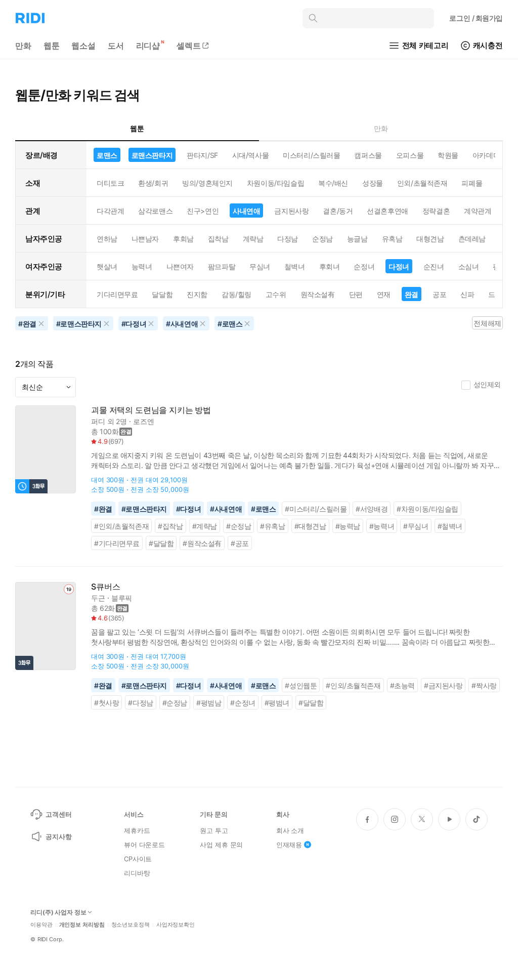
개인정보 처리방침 (82, 925)
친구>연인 (203, 210)
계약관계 (477, 210)
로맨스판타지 (152, 155)
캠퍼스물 (367, 155)
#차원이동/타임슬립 (427, 509)
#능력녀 (381, 526)
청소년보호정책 (130, 925)
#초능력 (402, 685)
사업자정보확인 (175, 925)
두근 (98, 598)
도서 (116, 45)
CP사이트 (138, 859)
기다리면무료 (117, 294)
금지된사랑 (291, 210)
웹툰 (52, 45)
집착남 (218, 238)
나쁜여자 (180, 266)
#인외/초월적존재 (121, 526)
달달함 (162, 294)
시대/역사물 (250, 155)
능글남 (357, 238)
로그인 (476, 18)
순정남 (322, 238)
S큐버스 (105, 587)
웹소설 (83, 45)
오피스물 (409, 155)
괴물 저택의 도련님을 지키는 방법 (151, 410)
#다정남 (140, 702)
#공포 (240, 543)
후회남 (183, 238)
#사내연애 (226, 509)
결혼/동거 (338, 210)
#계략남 (204, 526)
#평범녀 (277, 702)
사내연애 (246, 210)
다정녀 (398, 266)
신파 (467, 294)
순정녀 (364, 266)
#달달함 (161, 543)
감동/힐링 (236, 294)
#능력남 (347, 526)
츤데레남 (472, 238)
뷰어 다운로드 (144, 845)
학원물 (448, 155)
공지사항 (58, 836)
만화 (23, 45)
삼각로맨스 (155, 210)
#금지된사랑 (443, 685)
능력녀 (142, 266)
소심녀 (468, 266)
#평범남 (208, 702)
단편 (356, 294)
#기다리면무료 (117, 543)
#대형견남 (310, 526)
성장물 (372, 183)
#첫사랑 (106, 702)
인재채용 (289, 845)
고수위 (276, 294)
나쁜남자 (145, 238)
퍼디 (98, 421)
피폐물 (471, 183)
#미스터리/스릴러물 (316, 509)
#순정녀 (242, 702)
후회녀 (329, 266)
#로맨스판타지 (144, 509)
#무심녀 (415, 526)
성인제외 (487, 384)
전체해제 (487, 323)
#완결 (103, 509)
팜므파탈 (221, 266)
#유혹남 (272, 526)
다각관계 (110, 210)
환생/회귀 (153, 183)
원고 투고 (214, 830)
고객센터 (58, 814)
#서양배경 (371, 509)
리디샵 (148, 45)
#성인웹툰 (301, 685)
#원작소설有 (202, 543)
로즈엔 (143, 421)
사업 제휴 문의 (221, 845)
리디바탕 (137, 873)
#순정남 (238, 526)
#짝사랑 (483, 685)
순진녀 (433, 266)
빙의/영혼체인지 (207, 183)
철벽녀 (294, 266)
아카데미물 (489, 155)
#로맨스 (263, 509)
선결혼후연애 (387, 210)
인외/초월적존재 (422, 183)
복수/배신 (333, 183)
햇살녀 (107, 266)
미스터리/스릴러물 (311, 155)
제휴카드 (137, 830)
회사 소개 (290, 830)
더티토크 (110, 183)
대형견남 (430, 238)
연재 (384, 294)
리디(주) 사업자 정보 (58, 912)
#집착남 (170, 526)
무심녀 (259, 266)
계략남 (253, 238)
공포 (439, 294)
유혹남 (392, 238)
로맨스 (107, 155)
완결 (411, 294)
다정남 (287, 238)
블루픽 (122, 598)
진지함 (197, 294)
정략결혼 (436, 210)
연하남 (107, 238)
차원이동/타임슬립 (275, 183)
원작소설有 (317, 294)
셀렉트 (189, 45)
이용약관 (41, 925)
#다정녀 (188, 509)
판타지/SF (202, 155)
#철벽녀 (450, 526)
